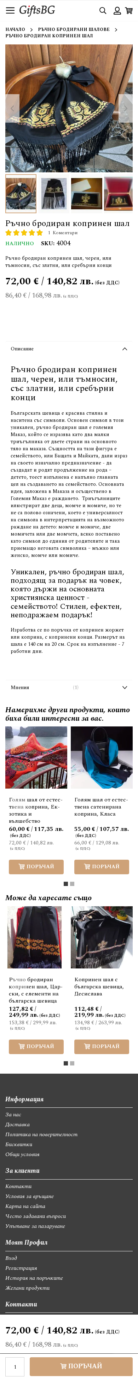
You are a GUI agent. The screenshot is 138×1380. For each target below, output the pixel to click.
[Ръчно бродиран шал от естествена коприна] (119, 193)
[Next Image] (126, 108)
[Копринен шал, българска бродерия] (53, 193)
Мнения (44, 687)
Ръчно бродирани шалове (74, 29)
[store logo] (37, 10)
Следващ (118, 802)
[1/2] (66, 884)
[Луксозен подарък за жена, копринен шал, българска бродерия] (86, 193)
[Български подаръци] (20, 193)
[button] (71, 737)
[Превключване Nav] (10, 11)
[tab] (69, 350)
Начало (15, 29)
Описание (22, 349)
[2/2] (72, 884)
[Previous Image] (12, 108)
